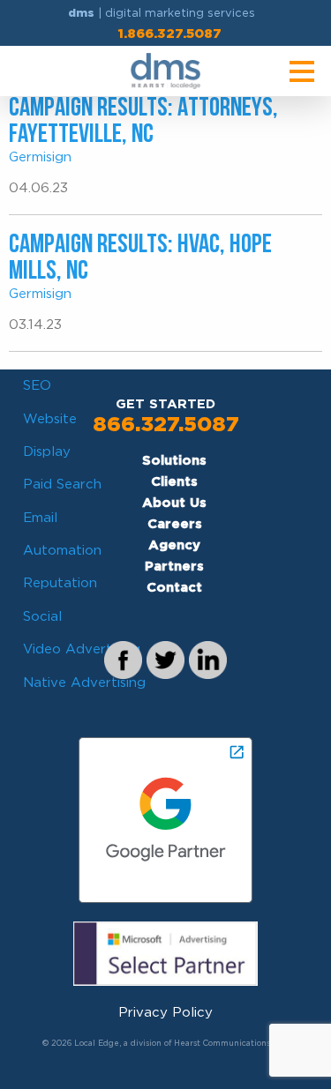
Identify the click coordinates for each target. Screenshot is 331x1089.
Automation (62, 550)
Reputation (60, 583)
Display (47, 451)
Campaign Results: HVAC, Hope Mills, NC (140, 259)
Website (50, 419)
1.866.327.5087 (170, 33)
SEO (37, 385)
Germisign (40, 157)
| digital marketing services (161, 12)
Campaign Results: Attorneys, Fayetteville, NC (143, 122)
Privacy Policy (165, 1012)
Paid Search (62, 484)
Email (40, 518)
